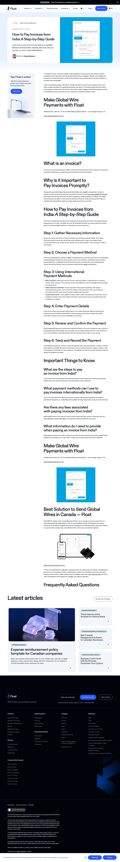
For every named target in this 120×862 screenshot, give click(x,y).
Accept (109, 857)
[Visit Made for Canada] (81, 8)
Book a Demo (48, 565)
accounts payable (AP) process (97, 194)
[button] (117, 2)
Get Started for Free (57, 116)
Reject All (95, 857)
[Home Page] (12, 8)
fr (111, 8)
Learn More (47, 116)
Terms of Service (21, 851)
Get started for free (94, 574)
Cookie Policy (64, 857)
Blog (15, 23)
